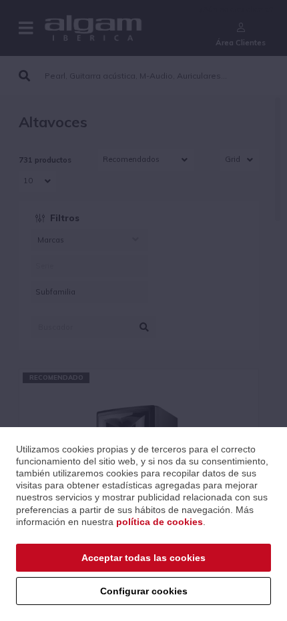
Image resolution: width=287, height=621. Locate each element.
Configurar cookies (144, 591)
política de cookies (159, 521)
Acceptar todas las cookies (143, 557)
